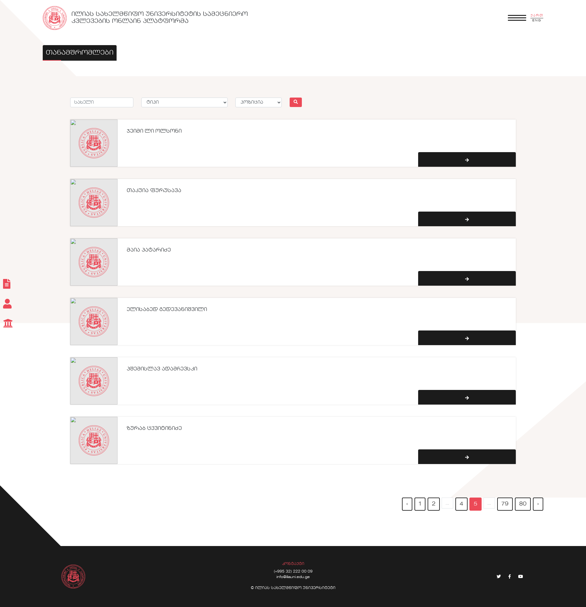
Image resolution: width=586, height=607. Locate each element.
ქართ (536, 15)
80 (522, 504)
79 (504, 504)
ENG (536, 20)
